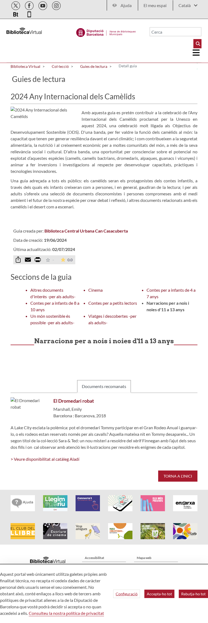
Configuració (127, 594)
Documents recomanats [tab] (104, 386)
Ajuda (126, 5)
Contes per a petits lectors (112, 303)
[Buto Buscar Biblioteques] (197, 43)
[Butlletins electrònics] (16, 13)
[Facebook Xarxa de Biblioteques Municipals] (29, 5)
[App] (29, 13)
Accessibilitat (94, 558)
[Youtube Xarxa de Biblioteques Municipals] (43, 5)
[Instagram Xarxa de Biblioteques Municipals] (56, 5)
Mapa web (144, 558)
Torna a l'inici (178, 476)
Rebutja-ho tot (193, 594)
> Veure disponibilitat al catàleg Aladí (45, 459)
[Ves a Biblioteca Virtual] (106, 31)
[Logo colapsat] (196, 52)
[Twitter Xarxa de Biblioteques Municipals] (16, 5)
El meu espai (155, 5)
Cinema (95, 290)
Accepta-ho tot (159, 594)
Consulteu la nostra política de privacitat (66, 613)
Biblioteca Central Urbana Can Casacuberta (86, 230)
